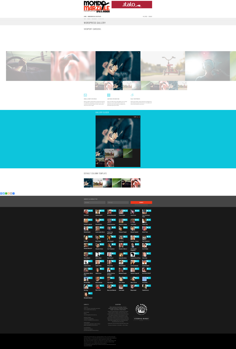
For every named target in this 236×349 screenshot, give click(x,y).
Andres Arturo (98, 273)
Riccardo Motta (99, 224)
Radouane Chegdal (123, 232)
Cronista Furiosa (87, 265)
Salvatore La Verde (123, 224)
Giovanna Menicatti (88, 248)
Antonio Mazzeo (122, 265)
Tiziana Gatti (133, 224)
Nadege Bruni (110, 265)
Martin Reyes (98, 241)
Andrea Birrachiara (123, 258)
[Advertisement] (118, 42)
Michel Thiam (145, 232)
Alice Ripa (86, 290)
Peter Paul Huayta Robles (146, 215)
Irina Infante (144, 282)
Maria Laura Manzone (111, 290)
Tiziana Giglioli (122, 215)
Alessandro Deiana (99, 249)
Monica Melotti (87, 258)
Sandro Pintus (98, 265)
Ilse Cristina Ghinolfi (146, 273)
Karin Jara (86, 241)
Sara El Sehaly (145, 249)
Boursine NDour (87, 282)
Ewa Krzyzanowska (134, 265)
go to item (49, 53)
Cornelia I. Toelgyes (135, 241)
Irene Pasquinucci (110, 249)
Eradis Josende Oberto (100, 232)
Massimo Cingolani (134, 232)
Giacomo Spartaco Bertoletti (111, 274)
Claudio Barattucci (111, 224)
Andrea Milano (98, 258)
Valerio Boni (144, 258)
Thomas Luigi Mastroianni (110, 232)
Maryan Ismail (133, 290)
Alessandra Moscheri (88, 298)
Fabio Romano (110, 282)
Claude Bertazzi (145, 290)
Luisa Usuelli (121, 290)
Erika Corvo (86, 215)
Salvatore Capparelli (135, 273)
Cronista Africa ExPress (135, 258)
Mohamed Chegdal (122, 273)
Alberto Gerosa (134, 282)
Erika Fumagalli (110, 241)
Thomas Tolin (145, 224)
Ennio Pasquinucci (146, 241)
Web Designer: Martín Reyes (88, 274)
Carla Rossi (121, 241)
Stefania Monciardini (111, 215)
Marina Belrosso (99, 282)
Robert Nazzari (110, 258)
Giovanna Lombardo (88, 224)
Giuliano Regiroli (99, 215)
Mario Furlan (98, 290)
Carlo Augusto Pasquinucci (133, 249)
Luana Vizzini (133, 215)
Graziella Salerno (145, 265)
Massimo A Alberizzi (123, 249)
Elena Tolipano (122, 282)
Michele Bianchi (87, 232)
